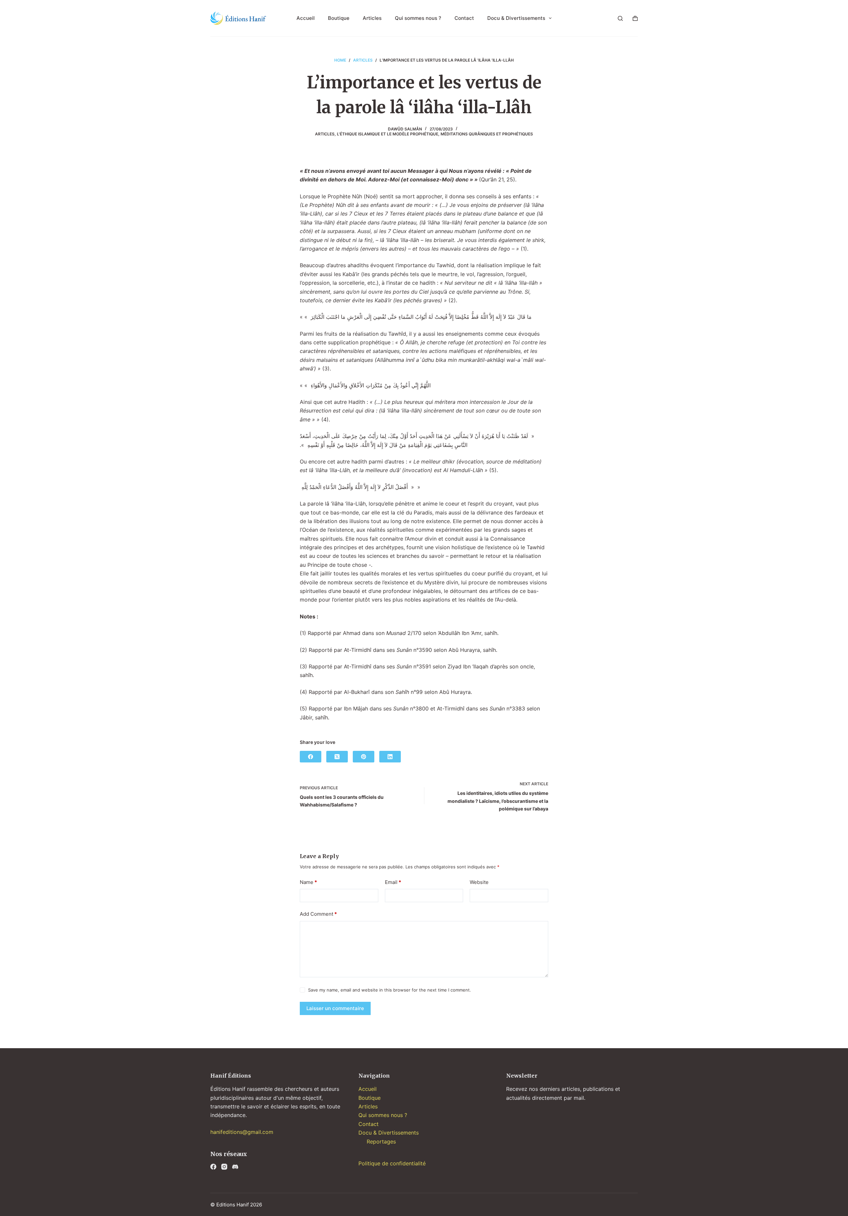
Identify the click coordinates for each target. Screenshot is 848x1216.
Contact (464, 18)
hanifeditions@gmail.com (241, 1132)
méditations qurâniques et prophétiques (487, 133)
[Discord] (235, 1167)
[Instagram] (224, 1167)
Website (479, 882)
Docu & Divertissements (516, 18)
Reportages (381, 1141)
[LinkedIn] (390, 756)
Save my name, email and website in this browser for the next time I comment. (389, 990)
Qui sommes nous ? (418, 18)
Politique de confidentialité (392, 1163)
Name (308, 882)
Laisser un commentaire (335, 1008)
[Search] (620, 18)
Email (393, 882)
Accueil (305, 18)
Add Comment (318, 914)
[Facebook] (310, 756)
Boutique (338, 18)
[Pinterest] (363, 756)
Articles (372, 18)
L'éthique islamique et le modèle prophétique (387, 133)
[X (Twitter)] (337, 756)
